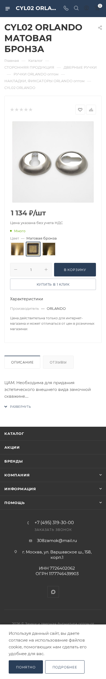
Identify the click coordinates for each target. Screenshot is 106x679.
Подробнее (64, 667)
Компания (17, 475)
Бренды (13, 461)
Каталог (14, 433)
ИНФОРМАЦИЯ (20, 489)
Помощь (14, 503)
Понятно (26, 667)
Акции (12, 447)
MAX (53, 592)
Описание (22, 362)
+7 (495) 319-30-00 (54, 523)
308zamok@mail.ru (57, 540)
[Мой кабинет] (86, 8)
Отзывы (58, 362)
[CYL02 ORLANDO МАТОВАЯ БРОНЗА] (53, 162)
